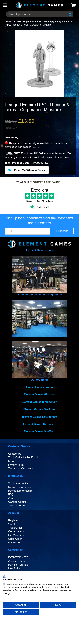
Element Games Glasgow (39, 394)
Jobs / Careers (16, 505)
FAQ (10, 494)
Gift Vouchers (16, 535)
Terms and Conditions (21, 468)
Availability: (12, 137)
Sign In (12, 523)
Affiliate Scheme (17, 560)
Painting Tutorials (18, 564)
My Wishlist (14, 542)
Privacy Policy (16, 464)
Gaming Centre (17, 501)
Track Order (15, 527)
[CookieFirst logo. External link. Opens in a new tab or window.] (4, 576)
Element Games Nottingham (39, 416)
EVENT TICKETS (18, 557)
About (11, 498)
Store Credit (15, 538)
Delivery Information (20, 486)
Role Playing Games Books (27, 21)
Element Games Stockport (39, 409)
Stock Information (18, 483)
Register (13, 520)
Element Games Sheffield (39, 431)
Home (9, 21)
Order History (16, 531)
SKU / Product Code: (17, 162)
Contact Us (14, 453)
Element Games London (39, 387)
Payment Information (20, 490)
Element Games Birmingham (39, 401)
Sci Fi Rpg (49, 21)
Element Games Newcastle (39, 424)
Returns (12, 461)
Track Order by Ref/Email (23, 457)
